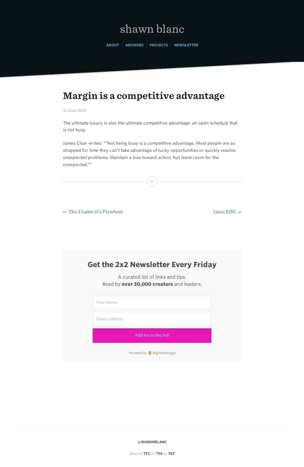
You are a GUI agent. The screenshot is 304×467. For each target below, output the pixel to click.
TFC (146, 453)
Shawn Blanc (152, 28)
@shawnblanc (152, 442)
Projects (159, 45)
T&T (171, 453)
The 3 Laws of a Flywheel (93, 211)
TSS (159, 453)
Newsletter (186, 45)
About (112, 45)
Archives (134, 45)
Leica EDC (227, 211)
